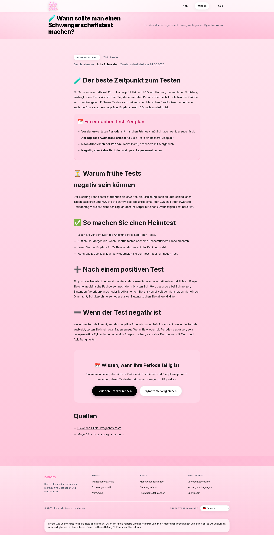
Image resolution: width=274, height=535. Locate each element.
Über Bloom (194, 493)
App (185, 5)
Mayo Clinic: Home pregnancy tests (100, 434)
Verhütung (97, 493)
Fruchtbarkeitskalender (152, 493)
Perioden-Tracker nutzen (115, 391)
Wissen (201, 5)
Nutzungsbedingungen (200, 487)
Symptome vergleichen (161, 391)
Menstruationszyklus (103, 481)
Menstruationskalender (152, 481)
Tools (219, 5)
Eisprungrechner (148, 487)
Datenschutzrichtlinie (199, 481)
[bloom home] (53, 6)
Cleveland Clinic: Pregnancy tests (99, 428)
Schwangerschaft (101, 487)
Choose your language (184, 508)
